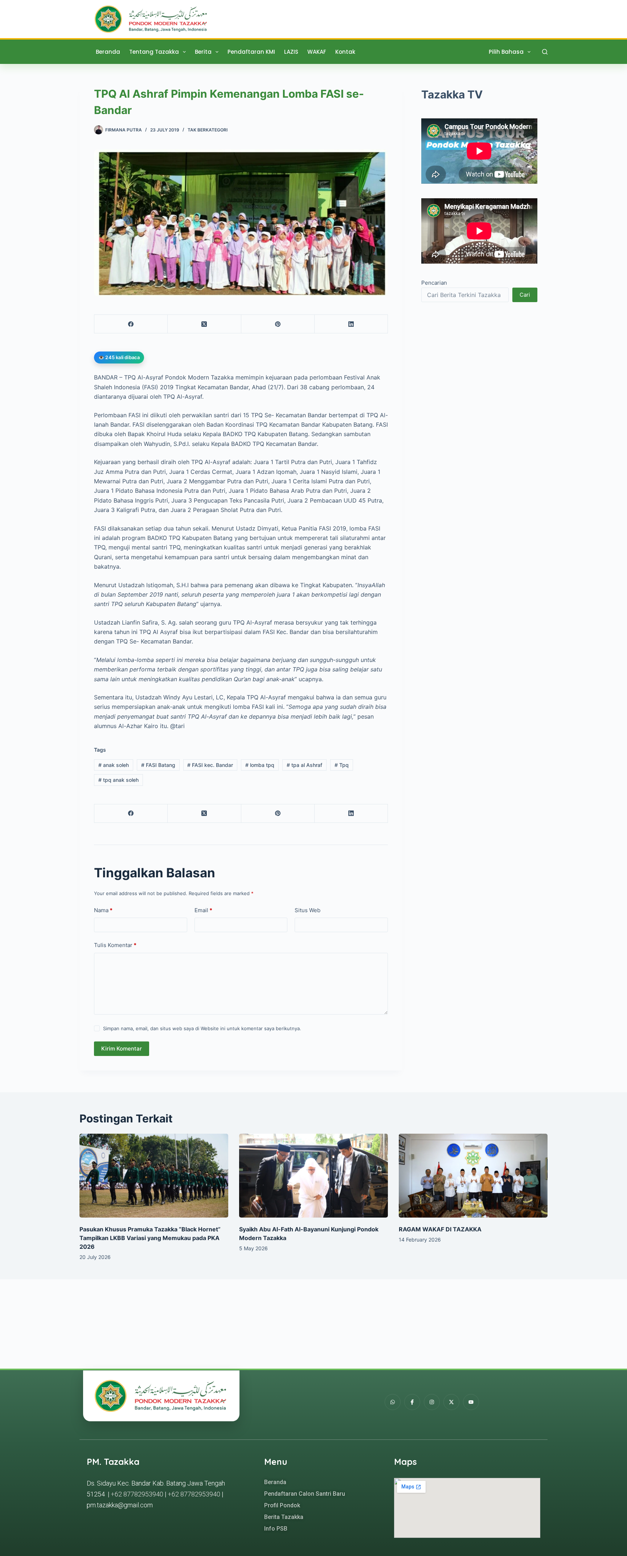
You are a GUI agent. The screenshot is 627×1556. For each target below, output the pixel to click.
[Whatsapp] (393, 1402)
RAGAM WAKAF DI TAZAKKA (440, 1229)
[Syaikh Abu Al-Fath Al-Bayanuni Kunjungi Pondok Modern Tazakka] (313, 1176)
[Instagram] (432, 1402)
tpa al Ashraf (304, 765)
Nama (103, 910)
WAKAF (316, 52)
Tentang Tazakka (154, 52)
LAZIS (291, 52)
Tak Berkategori (208, 130)
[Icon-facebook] (412, 1402)
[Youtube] (471, 1402)
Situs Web (307, 910)
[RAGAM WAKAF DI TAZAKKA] (473, 1176)
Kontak (345, 52)
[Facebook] (131, 324)
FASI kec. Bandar (210, 765)
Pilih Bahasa (506, 52)
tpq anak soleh (118, 780)
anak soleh (113, 765)
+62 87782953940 (137, 1494)
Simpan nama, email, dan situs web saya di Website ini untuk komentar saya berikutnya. (202, 1028)
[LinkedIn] (351, 324)
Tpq (342, 765)
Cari (525, 294)
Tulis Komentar (115, 945)
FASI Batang (158, 765)
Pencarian (434, 283)
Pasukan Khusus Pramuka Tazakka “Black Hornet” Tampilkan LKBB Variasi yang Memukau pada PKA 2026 (150, 1238)
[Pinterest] (278, 324)
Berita (203, 52)
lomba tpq (259, 765)
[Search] (545, 51)
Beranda (108, 52)
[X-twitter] (451, 1402)
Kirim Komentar (121, 1048)
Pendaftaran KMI (251, 52)
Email (203, 910)
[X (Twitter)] (204, 324)
